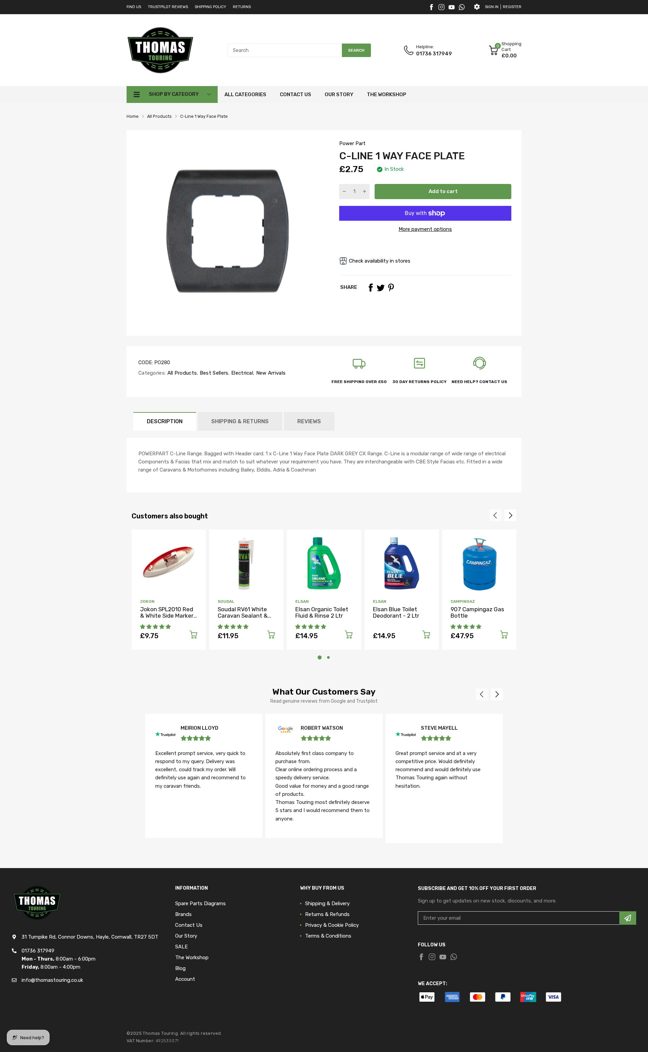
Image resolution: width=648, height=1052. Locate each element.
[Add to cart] (193, 635)
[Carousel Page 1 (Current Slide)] (320, 657)
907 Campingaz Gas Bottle (477, 612)
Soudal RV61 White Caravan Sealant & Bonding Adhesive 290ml (243, 618)
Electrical (241, 373)
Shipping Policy (210, 7)
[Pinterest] (391, 288)
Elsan (302, 601)
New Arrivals (270, 373)
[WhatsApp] (462, 7)
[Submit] (627, 918)
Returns (242, 7)
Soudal (226, 601)
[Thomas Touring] (160, 50)
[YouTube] (452, 7)
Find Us (134, 7)
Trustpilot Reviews (168, 7)
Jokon (147, 601)
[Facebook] (431, 7)
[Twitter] (441, 7)
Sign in (491, 7)
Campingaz (463, 601)
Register (512, 7)
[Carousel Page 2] (328, 657)
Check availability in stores (379, 261)
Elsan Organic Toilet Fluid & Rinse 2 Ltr (321, 612)
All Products (181, 373)
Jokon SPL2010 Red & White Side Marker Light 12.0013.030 (166, 615)
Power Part (352, 143)
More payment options (425, 229)
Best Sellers (213, 373)
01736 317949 (434, 54)
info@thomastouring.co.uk (52, 980)
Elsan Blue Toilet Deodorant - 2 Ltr (396, 612)
